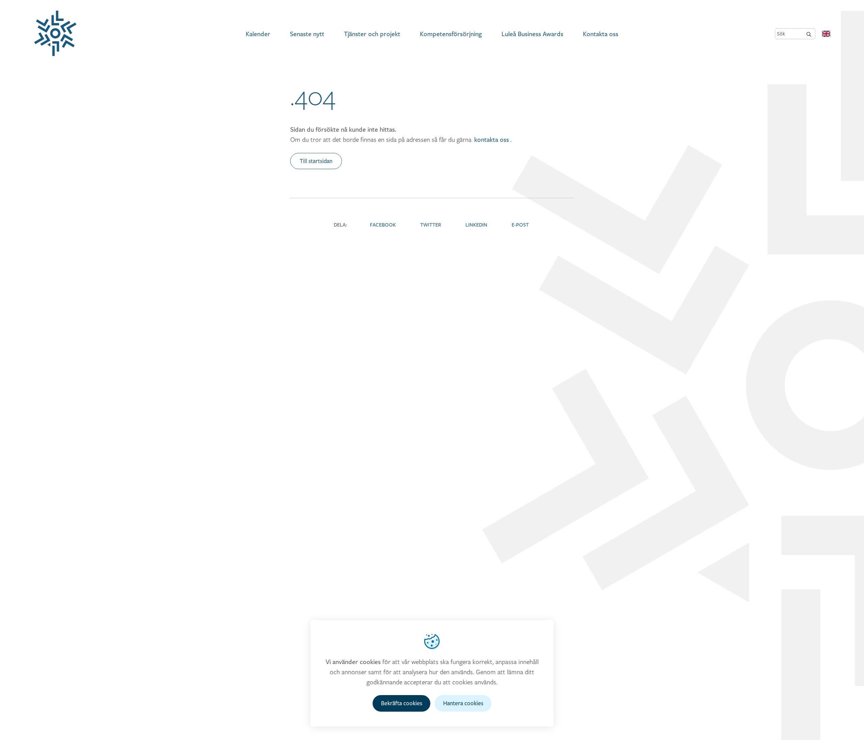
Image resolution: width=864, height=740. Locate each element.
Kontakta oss (600, 33)
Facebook (383, 224)
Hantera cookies (463, 703)
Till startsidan (316, 161)
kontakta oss (491, 139)
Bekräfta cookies (401, 703)
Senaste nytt (307, 33)
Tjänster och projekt (372, 33)
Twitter (430, 224)
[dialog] (432, 673)
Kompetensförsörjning (451, 33)
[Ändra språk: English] (826, 34)
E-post (520, 224)
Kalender (258, 33)
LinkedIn (476, 224)
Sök (781, 33)
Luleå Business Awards (532, 33)
